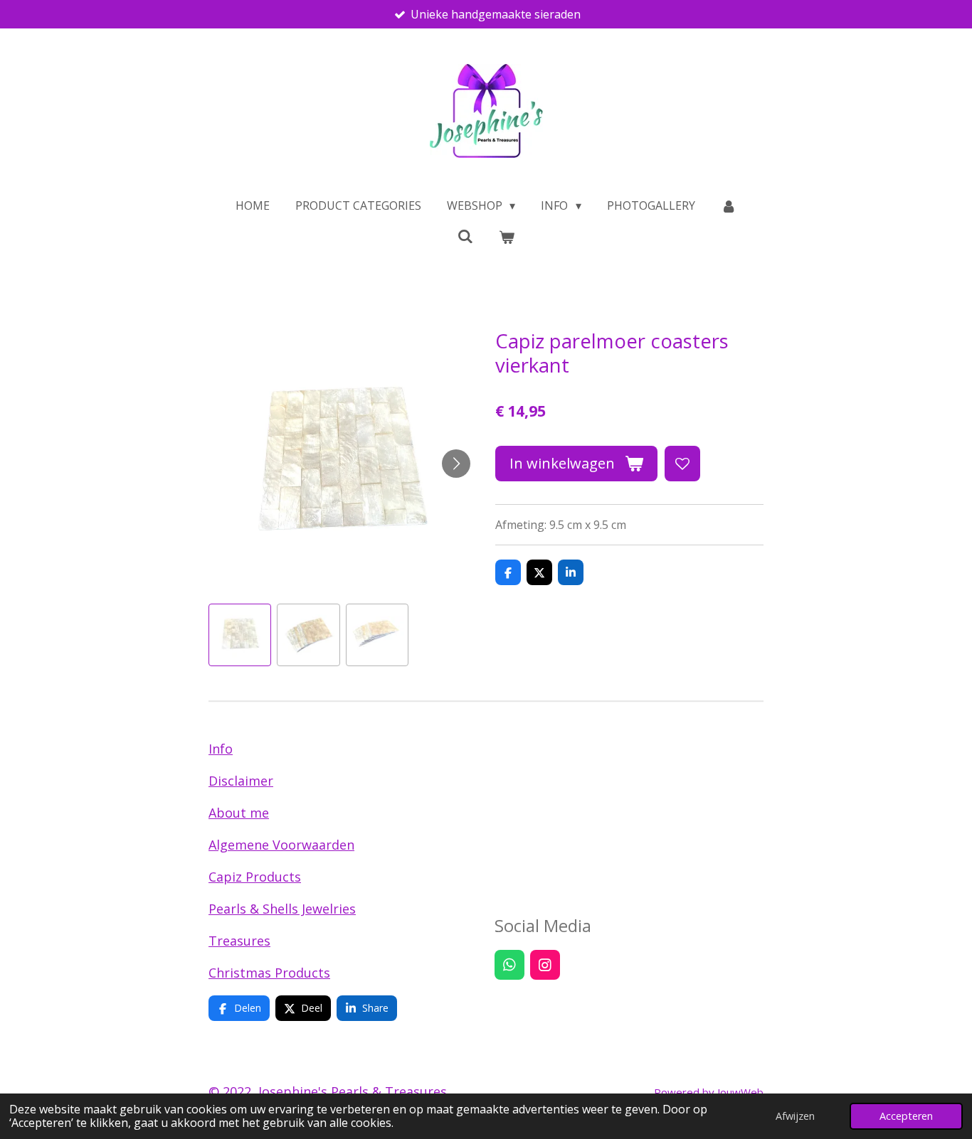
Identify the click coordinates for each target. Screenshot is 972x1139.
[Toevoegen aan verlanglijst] (682, 463)
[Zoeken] (465, 236)
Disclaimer (240, 780)
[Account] (729, 205)
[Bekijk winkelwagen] (507, 237)
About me (238, 812)
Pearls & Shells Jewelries (282, 908)
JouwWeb (740, 1092)
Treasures (239, 940)
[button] (239, 635)
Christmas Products (269, 972)
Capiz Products (254, 876)
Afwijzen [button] (795, 1116)
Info (220, 748)
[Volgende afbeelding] (456, 463)
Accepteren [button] (906, 1116)
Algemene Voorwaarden (281, 844)
